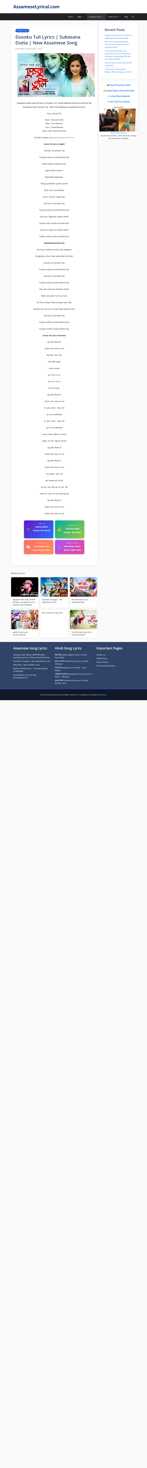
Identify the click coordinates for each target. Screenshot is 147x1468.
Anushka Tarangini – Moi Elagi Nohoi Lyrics (31, 661)
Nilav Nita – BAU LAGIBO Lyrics (26, 665)
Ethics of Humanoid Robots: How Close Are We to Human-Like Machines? (117, 44)
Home (70, 17)
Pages (79, 17)
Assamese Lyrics (95, 17)
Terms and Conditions (105, 665)
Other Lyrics (113, 17)
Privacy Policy (102, 662)
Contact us (100, 654)
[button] (133, 16)
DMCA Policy (101, 658)
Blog (126, 17)
